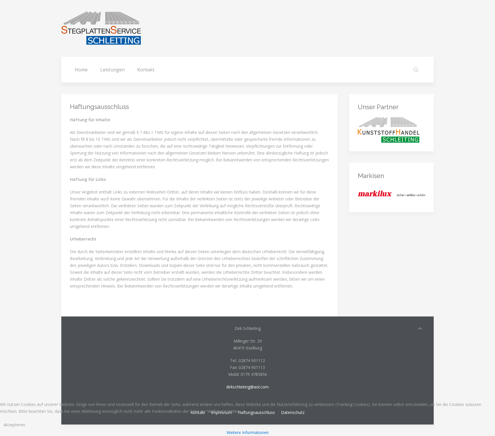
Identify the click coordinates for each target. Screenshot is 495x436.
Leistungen (112, 70)
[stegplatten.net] (388, 129)
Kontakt (145, 70)
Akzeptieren (14, 424)
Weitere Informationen (248, 432)
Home (81, 70)
